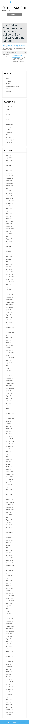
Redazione (8, 91)
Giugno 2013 (9, 487)
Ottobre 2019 (9, 304)
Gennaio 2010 (9, 590)
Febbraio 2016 (9, 406)
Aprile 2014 (8, 461)
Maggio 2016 (9, 398)
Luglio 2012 (9, 514)
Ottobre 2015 (9, 416)
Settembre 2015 (10, 418)
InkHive (14, 722)
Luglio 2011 (9, 545)
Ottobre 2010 (9, 568)
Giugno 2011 (9, 547)
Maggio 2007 (9, 671)
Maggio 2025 (9, 170)
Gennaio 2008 (9, 651)
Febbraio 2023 (9, 221)
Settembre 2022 (10, 228)
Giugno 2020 (9, 287)
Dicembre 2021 (10, 246)
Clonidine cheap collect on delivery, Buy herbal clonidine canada (14, 46)
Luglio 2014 (9, 454)
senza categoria (10, 139)
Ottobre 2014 (9, 446)
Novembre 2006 (10, 687)
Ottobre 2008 (9, 628)
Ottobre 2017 (9, 355)
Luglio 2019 (9, 312)
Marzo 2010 (9, 585)
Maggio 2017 (9, 368)
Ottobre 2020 (9, 279)
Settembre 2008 (10, 631)
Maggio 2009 (9, 611)
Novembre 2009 (10, 595)
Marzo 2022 (9, 241)
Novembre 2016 (10, 383)
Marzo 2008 (9, 646)
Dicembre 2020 (10, 274)
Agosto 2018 (9, 335)
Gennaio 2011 (9, 560)
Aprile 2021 (8, 266)
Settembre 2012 (10, 509)
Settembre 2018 (10, 332)
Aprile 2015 (8, 431)
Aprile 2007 (8, 674)
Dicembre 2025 (10, 165)
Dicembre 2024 (10, 180)
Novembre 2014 (10, 444)
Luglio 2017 (9, 363)
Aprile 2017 (8, 370)
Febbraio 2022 (9, 244)
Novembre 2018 (10, 327)
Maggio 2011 (9, 550)
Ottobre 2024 (9, 183)
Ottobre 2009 (9, 598)
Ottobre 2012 (9, 507)
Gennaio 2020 (9, 297)
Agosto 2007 (9, 664)
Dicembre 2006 (10, 684)
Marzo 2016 (9, 403)
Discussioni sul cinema (14, 45)
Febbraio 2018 (9, 345)
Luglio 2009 (9, 606)
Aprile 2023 (8, 216)
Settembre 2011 (10, 540)
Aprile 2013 (8, 492)
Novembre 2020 (10, 277)
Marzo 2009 (9, 616)
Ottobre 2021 (9, 251)
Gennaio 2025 (9, 178)
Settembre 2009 (10, 601)
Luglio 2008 (9, 636)
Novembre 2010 (10, 565)
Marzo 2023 (9, 218)
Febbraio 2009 (9, 618)
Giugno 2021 (9, 261)
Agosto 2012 (9, 512)
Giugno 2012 (9, 517)
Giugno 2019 (9, 315)
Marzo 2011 (9, 555)
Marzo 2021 (9, 269)
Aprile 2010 (8, 583)
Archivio (8, 88)
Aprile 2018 (8, 340)
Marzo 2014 (9, 464)
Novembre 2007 (10, 656)
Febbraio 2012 (9, 527)
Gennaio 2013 (9, 499)
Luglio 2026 (9, 158)
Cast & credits (9, 107)
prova (7, 134)
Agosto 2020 (9, 284)
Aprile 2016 (8, 401)
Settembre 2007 (10, 661)
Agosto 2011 (9, 542)
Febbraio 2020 (9, 294)
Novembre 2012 (10, 504)
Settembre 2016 (10, 388)
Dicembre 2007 (10, 654)
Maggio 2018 (9, 337)
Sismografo (9, 142)
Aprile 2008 (8, 644)
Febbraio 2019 (9, 325)
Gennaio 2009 (9, 621)
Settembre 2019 (10, 307)
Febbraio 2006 (9, 707)
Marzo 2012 (9, 525)
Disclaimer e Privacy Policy (12, 86)
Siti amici (8, 83)
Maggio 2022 (9, 239)
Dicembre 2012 (10, 502)
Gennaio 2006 (9, 709)
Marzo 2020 (9, 292)
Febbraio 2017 (9, 375)
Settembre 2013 (10, 479)
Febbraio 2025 (9, 175)
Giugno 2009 (9, 608)
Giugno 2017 (9, 365)
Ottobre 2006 (9, 689)
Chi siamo (8, 81)
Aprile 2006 (8, 702)
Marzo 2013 (9, 494)
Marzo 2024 (9, 193)
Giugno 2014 (9, 456)
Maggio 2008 (9, 641)
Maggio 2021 (9, 264)
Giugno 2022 (9, 236)
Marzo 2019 (9, 322)
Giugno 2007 (9, 669)
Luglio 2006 (9, 694)
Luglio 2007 (9, 666)
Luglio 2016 (9, 393)
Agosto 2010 (9, 573)
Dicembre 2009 (10, 593)
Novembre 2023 (10, 201)
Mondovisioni (9, 124)
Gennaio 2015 (9, 439)
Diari (7, 112)
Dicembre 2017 (10, 350)
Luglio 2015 (9, 423)
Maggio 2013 (9, 489)
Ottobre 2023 (9, 203)
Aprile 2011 (8, 552)
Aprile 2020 (8, 289)
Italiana (7, 119)
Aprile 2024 (8, 191)
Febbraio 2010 (9, 588)
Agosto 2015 (9, 421)
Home (3, 45)
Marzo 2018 (9, 342)
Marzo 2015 (9, 433)
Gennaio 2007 (9, 682)
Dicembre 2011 (10, 532)
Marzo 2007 (9, 676)
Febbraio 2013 (9, 497)
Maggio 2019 (9, 317)
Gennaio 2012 (9, 530)
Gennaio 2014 (9, 469)
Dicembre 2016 (10, 380)
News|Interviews (10, 127)
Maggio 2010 (9, 580)
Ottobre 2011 (9, 537)
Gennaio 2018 (9, 347)
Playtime (8, 129)
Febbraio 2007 (9, 679)
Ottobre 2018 (9, 330)
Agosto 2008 (9, 633)
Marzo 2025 (9, 173)
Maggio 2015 (9, 428)
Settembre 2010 (10, 570)
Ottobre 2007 (9, 659)
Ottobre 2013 (9, 477)
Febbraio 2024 (9, 196)
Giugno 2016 (9, 396)
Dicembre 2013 (10, 471)
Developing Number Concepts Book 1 (17, 56)
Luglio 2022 (9, 234)
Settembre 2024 (10, 185)
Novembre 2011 (10, 535)
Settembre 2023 (10, 206)
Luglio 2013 (9, 484)
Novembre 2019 (10, 302)
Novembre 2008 (10, 626)
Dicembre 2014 (10, 441)
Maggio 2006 (9, 699)
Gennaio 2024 (9, 198)
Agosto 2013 (9, 482)
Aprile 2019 (8, 320)
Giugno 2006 (9, 697)
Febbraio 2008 (9, 649)
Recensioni (8, 137)
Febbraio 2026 (9, 163)
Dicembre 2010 (10, 563)
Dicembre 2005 (10, 712)
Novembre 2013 (10, 474)
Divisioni (8, 114)
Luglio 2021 (9, 259)
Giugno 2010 (9, 578)
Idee (7, 117)
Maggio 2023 (9, 213)
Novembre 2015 (10, 413)
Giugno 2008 (9, 639)
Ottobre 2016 (9, 385)
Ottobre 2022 (9, 226)
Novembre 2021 (10, 249)
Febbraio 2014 (9, 466)
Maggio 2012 (9, 520)
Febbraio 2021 (9, 271)
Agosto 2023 (9, 208)
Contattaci (8, 94)
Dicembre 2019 (10, 299)
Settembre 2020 (10, 282)
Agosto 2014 (9, 451)
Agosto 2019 (9, 309)
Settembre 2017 (10, 358)
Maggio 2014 (9, 459)
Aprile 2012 (8, 522)
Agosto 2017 (9, 360)
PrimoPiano (9, 132)
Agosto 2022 (9, 231)
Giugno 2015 (9, 426)
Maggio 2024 (9, 188)
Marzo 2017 (9, 373)
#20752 (24, 52)
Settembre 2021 (10, 254)
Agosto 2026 (9, 155)
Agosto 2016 (9, 390)
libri (6, 122)
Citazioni (8, 109)
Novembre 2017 (10, 352)
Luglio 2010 (9, 575)
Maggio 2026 (9, 160)
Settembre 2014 (10, 449)
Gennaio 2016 (9, 408)
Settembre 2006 (10, 692)
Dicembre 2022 (10, 223)
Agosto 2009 (9, 603)
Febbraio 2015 (9, 436)
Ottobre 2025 (9, 168)
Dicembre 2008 (10, 623)
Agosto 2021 (9, 256)
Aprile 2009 (8, 613)
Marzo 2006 (9, 704)
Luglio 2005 (9, 714)
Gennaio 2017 (9, 378)
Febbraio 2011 (9, 558)
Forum (7, 45)
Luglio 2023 (9, 211)
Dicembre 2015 (10, 411)
